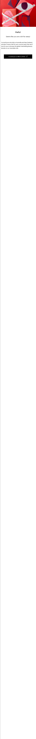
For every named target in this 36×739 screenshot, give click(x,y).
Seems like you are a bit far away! (18, 36)
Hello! (18, 32)
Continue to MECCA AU (17, 56)
